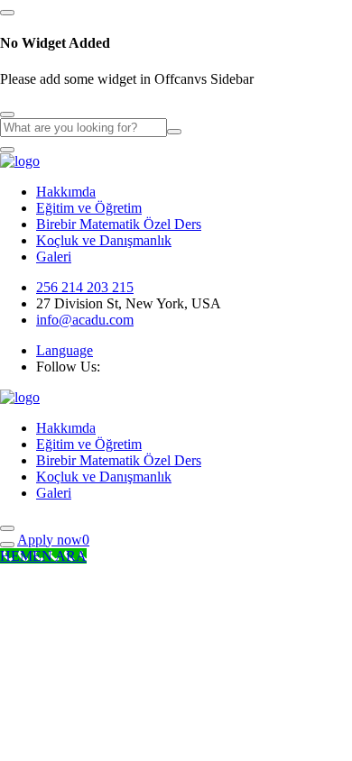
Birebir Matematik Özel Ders (118, 224)
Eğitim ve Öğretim (89, 207)
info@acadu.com (85, 319)
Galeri (53, 256)
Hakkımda (66, 191)
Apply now (49, 539)
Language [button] (64, 350)
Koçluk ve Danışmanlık (103, 240)
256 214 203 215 (85, 287)
